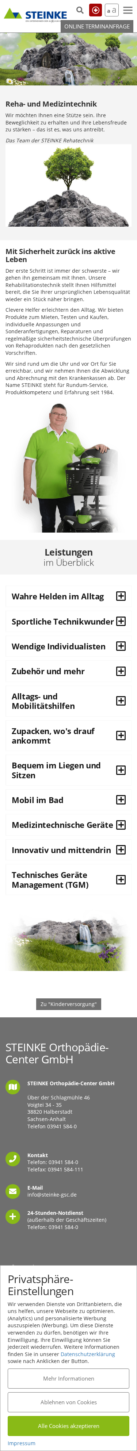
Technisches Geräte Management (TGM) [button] (50, 879)
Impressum (21, 1443)
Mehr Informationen (68, 1378)
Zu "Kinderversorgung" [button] (69, 1004)
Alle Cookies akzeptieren (68, 1425)
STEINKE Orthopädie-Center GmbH (35, 14)
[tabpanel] (68, 59)
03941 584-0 (62, 1126)
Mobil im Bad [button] (38, 799)
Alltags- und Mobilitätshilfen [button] (43, 701)
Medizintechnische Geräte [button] (62, 824)
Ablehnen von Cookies (69, 1402)
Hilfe (95, 10)
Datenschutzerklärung (88, 1354)
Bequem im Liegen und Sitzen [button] (56, 770)
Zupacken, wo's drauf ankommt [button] (53, 735)
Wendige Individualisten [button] (59, 646)
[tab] (68, 596)
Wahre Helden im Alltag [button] (58, 596)
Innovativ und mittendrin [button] (61, 849)
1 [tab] (68, 76)
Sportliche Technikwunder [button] (63, 621)
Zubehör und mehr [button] (48, 670)
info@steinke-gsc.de (52, 1194)
